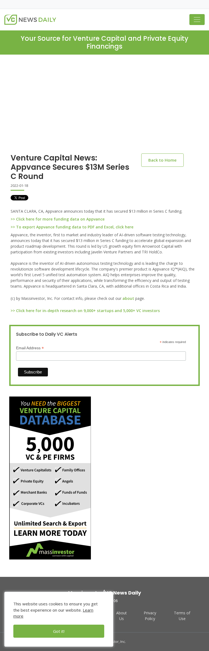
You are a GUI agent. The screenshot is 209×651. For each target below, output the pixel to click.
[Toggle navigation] (197, 19)
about (128, 298)
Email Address (30, 348)
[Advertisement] (104, 108)
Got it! (58, 631)
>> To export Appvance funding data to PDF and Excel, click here (72, 226)
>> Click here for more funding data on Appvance (57, 219)
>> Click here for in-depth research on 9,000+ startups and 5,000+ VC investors (85, 310)
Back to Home (162, 160)
